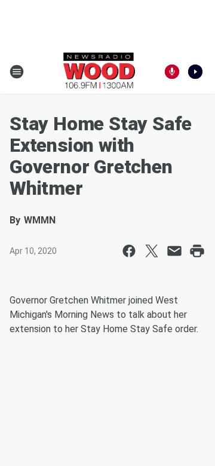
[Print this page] (197, 251)
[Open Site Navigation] (17, 72)
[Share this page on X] (151, 251)
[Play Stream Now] (195, 72)
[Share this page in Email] (174, 251)
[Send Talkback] (172, 72)
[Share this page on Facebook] (129, 251)
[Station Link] (99, 72)
